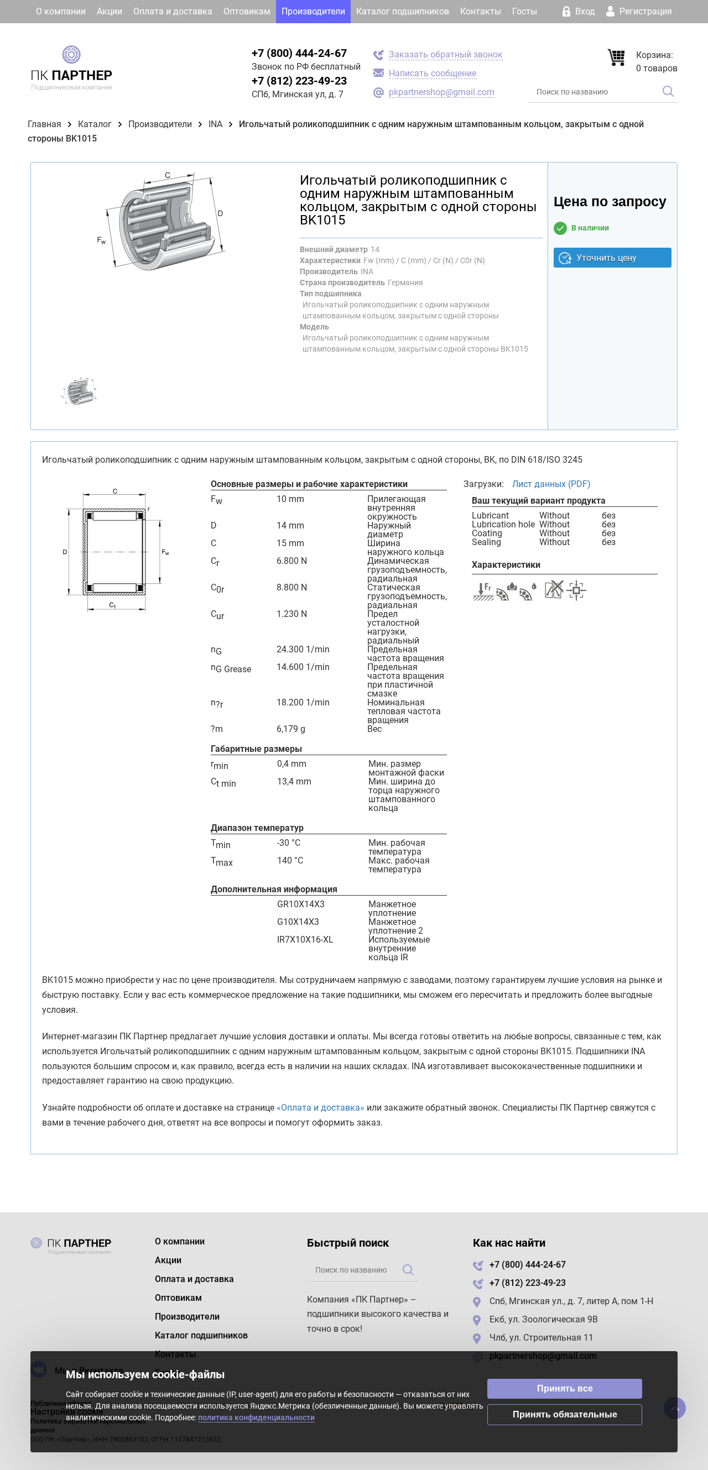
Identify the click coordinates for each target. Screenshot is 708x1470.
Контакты (480, 11)
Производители (313, 11)
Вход (585, 11)
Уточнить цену (606, 258)
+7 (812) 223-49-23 (299, 80)
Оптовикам (246, 11)
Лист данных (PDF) (551, 484)
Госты (524, 11)
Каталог (95, 124)
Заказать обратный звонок (446, 54)
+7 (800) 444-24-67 (299, 53)
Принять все (565, 1388)
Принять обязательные (565, 1414)
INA (215, 124)
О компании (61, 11)
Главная (44, 124)
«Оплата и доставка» (321, 1107)
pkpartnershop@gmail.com (441, 92)
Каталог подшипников (402, 11)
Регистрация (644, 11)
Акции (109, 11)
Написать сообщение (432, 73)
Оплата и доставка (172, 11)
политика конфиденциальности (256, 1417)
